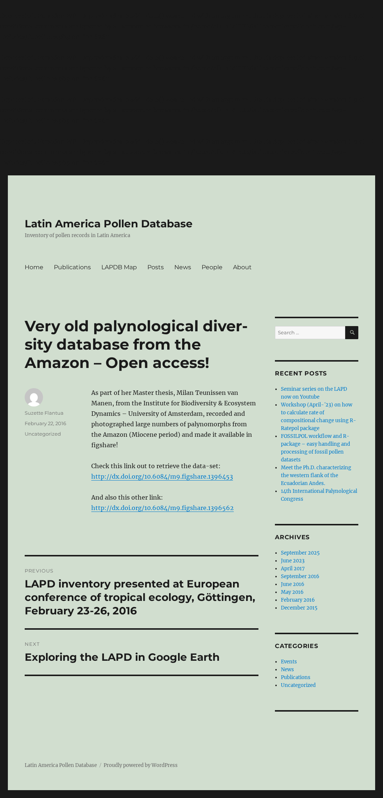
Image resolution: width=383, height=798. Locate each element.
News (182, 267)
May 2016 (292, 592)
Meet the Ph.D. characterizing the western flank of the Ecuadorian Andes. (316, 475)
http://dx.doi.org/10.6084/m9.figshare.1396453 (162, 476)
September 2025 (300, 553)
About (242, 267)
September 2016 (300, 576)
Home (34, 267)
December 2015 (299, 608)
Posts (155, 267)
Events (289, 662)
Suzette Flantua (44, 413)
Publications (72, 267)
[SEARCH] (351, 332)
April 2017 (293, 568)
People (212, 267)
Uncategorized (43, 434)
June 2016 (292, 584)
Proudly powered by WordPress (141, 765)
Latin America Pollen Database (109, 223)
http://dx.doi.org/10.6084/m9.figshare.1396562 (162, 508)
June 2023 (292, 561)
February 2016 (298, 600)
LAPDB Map (119, 267)
